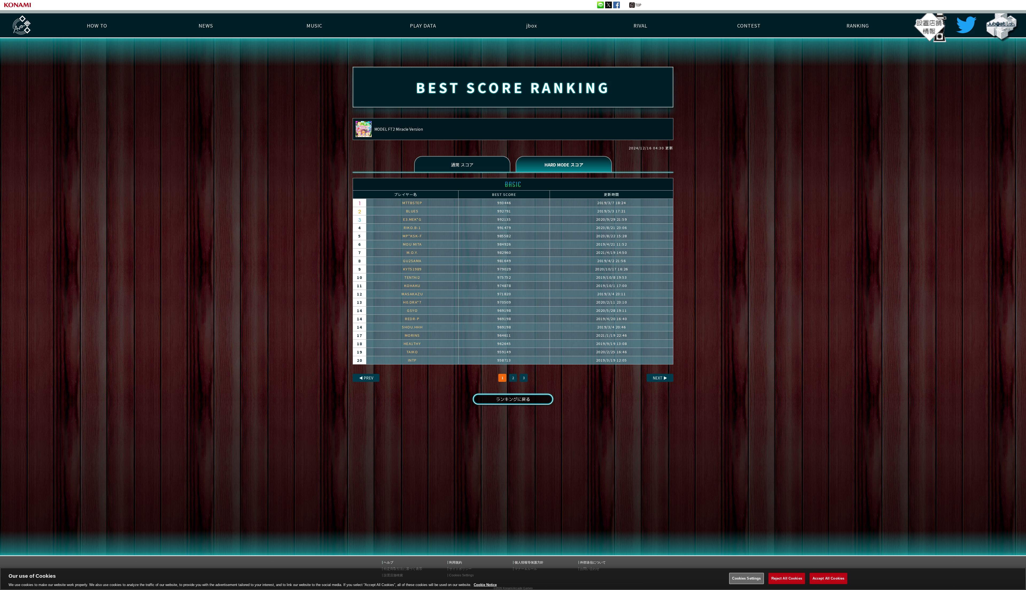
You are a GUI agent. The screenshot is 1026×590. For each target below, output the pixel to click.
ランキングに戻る (513, 399)
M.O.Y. (412, 252)
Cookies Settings (746, 578)
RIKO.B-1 (412, 227)
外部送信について (593, 562)
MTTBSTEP (412, 202)
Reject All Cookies (786, 578)
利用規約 (455, 562)
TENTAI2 (412, 277)
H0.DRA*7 (412, 302)
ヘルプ (388, 562)
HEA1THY (412, 343)
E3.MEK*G (412, 219)
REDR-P (412, 318)
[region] (513, 579)
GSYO (412, 310)
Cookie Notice (485, 585)
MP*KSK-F (412, 235)
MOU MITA (412, 244)
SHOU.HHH (412, 326)
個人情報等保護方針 (529, 562)
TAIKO (412, 351)
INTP (412, 360)
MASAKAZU (412, 293)
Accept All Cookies (828, 578)
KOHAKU (412, 285)
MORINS (412, 335)
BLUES (412, 211)
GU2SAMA (412, 260)
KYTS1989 (412, 268)
